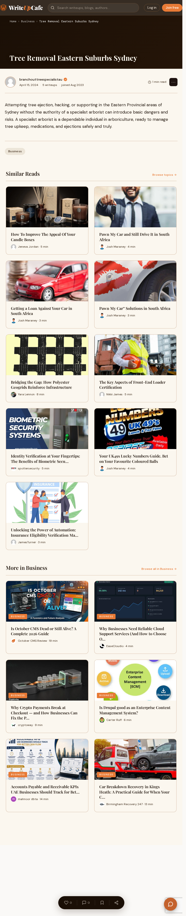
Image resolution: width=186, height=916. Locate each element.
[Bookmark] (102, 903)
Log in (151, 8)
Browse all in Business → (159, 569)
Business (28, 21)
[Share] (116, 903)
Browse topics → (164, 175)
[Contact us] (170, 904)
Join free (172, 8)
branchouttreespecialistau (40, 79)
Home (13, 21)
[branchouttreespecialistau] (10, 82)
